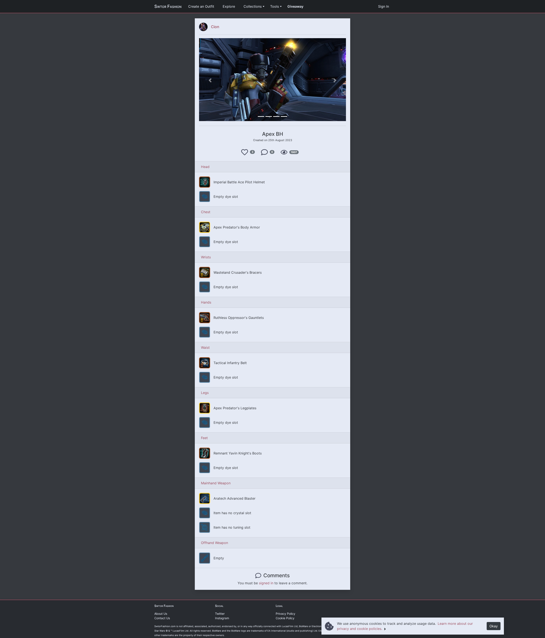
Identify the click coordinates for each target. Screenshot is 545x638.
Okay (493, 626)
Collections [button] (253, 6)
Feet (204, 438)
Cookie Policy (285, 618)
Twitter (220, 613)
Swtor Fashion (167, 6)
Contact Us (162, 618)
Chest (205, 212)
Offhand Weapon (214, 543)
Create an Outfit (201, 6)
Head (205, 167)
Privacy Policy (285, 613)
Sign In (383, 6)
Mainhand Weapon (216, 483)
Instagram (222, 618)
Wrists (206, 257)
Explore (229, 6)
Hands (206, 302)
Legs (205, 393)
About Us (160, 613)
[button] (210, 80)
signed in (266, 583)
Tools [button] (274, 6)
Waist (205, 347)
